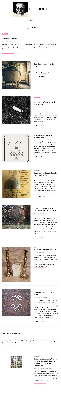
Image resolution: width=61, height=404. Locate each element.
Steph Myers (12, 336)
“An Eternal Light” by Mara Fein (45, 250)
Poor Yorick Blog (37, 170)
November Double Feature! (11, 38)
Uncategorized (12, 331)
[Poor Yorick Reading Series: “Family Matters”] (16, 148)
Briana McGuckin (44, 297)
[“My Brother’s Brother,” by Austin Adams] (16, 302)
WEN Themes (38, 400)
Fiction (7, 36)
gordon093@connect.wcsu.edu (47, 368)
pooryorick (42, 68)
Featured (4, 36)
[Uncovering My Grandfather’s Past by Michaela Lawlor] (16, 184)
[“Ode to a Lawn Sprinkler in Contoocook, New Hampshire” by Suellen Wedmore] (16, 217)
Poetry (10, 36)
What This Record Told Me (11, 333)
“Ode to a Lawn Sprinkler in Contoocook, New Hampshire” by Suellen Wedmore (45, 210)
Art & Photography (38, 99)
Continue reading (9, 52)
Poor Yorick (38, 8)
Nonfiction (36, 247)
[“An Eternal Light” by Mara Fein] (16, 264)
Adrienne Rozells (13, 41)
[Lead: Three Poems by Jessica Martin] (16, 75)
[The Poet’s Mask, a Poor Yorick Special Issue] (16, 110)
